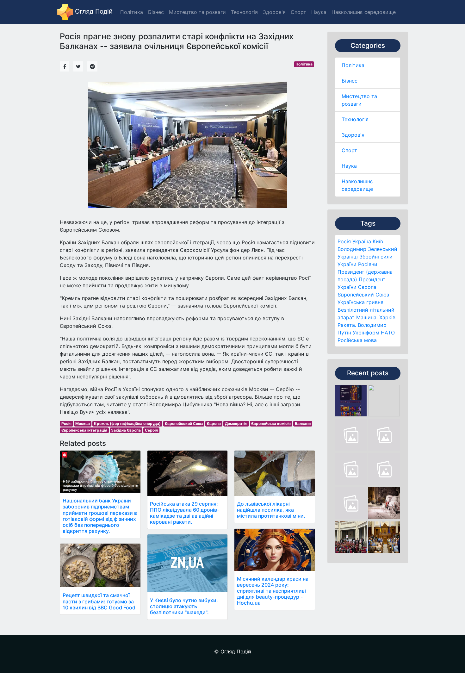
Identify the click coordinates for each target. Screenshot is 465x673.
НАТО (388, 332)
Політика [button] (131, 12)
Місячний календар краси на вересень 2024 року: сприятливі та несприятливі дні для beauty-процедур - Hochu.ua (272, 591)
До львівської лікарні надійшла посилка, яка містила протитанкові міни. (271, 510)
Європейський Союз (363, 294)
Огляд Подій (93, 11)
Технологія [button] (244, 12)
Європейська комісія (271, 423)
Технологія (355, 119)
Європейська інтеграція (84, 430)
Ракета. (347, 325)
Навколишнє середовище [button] (364, 12)
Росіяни (367, 264)
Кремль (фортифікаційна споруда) (127, 423)
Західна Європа (126, 430)
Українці (348, 256)
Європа (367, 287)
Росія (344, 241)
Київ (378, 241)
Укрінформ (366, 332)
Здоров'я (353, 135)
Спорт (349, 150)
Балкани (303, 423)
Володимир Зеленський (367, 249)
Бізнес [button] (156, 12)
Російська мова (357, 340)
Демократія (236, 423)
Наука (349, 166)
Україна (361, 241)
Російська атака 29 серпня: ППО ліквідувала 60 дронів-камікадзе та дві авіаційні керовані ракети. (184, 513)
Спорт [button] (298, 12)
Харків (387, 317)
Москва (82, 423)
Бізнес (349, 81)
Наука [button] (318, 12)
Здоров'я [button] (274, 12)
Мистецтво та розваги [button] (197, 12)
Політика (353, 65)
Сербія (151, 430)
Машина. (367, 317)
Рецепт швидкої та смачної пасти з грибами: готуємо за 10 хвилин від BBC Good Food (99, 601)
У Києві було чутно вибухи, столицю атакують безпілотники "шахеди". (184, 606)
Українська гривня (360, 302)
